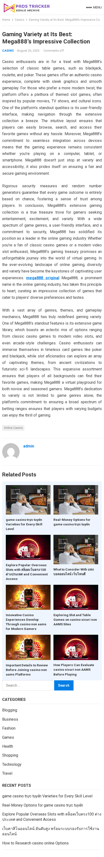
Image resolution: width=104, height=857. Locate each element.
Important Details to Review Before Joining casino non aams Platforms (27, 669)
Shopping (10, 755)
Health (7, 746)
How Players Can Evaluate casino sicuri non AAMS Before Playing (73, 669)
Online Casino (13, 428)
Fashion (8, 728)
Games (8, 737)
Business (10, 719)
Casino (19, 19)
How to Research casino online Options (35, 843)
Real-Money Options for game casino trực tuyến (42, 805)
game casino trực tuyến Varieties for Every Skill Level (24, 524)
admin (28, 446)
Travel (7, 773)
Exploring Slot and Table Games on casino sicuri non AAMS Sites (75, 619)
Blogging (9, 710)
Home (6, 19)
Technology (12, 764)
